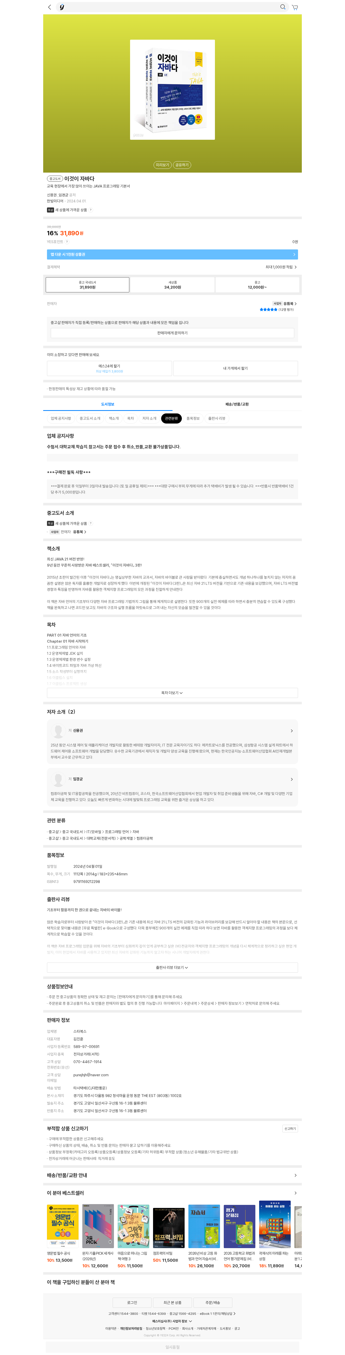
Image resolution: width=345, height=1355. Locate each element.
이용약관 (110, 1328)
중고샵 (54, 831)
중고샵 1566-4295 (182, 1314)
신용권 (52, 195)
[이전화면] (49, 7)
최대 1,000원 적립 (279, 267)
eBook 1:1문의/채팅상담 (216, 1314)
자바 (136, 831)
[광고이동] (283, 7)
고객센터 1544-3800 (123, 1314)
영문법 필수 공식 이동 (63, 1236)
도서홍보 (225, 1328)
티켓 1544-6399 (154, 1314)
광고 (237, 1328)
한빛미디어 (55, 201)
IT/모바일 (94, 831)
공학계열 (126, 838)
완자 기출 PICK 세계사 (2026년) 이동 (98, 1236)
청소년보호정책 (155, 1328)
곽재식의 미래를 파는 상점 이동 (275, 1234)
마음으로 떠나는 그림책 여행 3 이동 (133, 1236)
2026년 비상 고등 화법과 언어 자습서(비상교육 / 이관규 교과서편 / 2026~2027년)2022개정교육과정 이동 (204, 1236)
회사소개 (187, 1328)
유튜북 (78, 531)
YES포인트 (55, 241)
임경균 (63, 195)
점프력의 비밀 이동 (169, 1238)
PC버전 (174, 1328)
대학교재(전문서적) (101, 838)
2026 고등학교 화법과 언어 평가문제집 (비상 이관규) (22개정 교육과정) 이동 (239, 1236)
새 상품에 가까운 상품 (71, 209)
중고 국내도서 (72, 831)
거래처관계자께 (206, 1328)
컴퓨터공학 (145, 838)
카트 (295, 8)
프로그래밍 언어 (117, 831)
